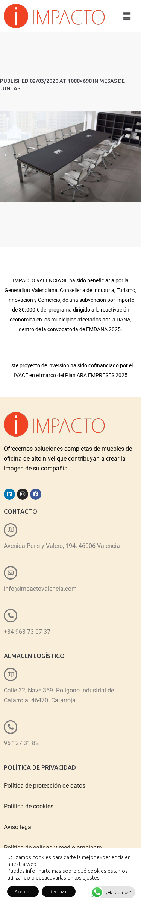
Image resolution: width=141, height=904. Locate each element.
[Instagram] (22, 494)
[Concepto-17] (70, 156)
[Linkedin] (9, 494)
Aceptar (23, 891)
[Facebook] (35, 494)
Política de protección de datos (44, 785)
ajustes (91, 878)
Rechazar (58, 891)
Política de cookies (28, 806)
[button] (127, 16)
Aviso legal (18, 827)
